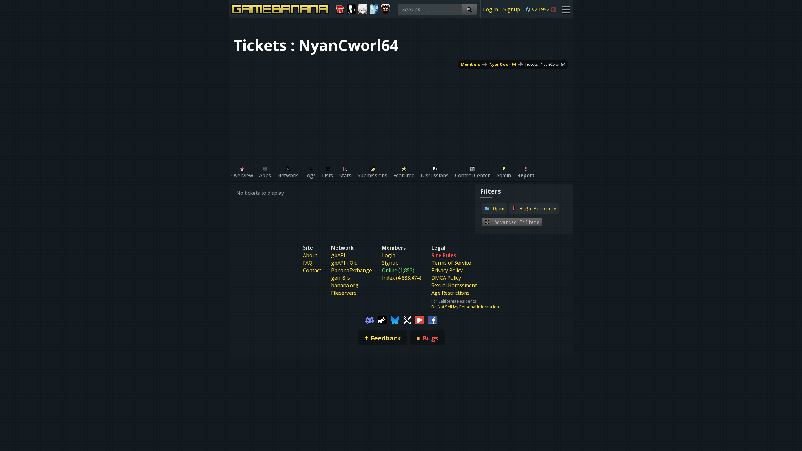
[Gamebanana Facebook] (432, 319)
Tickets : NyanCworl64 (545, 64)
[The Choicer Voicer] (374, 9)
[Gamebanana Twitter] (407, 319)
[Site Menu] (566, 9)
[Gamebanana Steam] (382, 319)
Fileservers (344, 292)
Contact (312, 270)
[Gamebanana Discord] (370, 319)
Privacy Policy (447, 270)
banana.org (344, 285)
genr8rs (340, 277)
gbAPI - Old (344, 262)
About (310, 255)
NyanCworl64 (502, 64)
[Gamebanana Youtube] (420, 319)
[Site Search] (469, 9)
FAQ (307, 262)
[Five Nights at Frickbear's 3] (385, 9)
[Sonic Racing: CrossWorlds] (340, 9)
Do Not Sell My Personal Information (465, 306)
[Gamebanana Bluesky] (395, 319)
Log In (490, 9)
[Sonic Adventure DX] (351, 9)
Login (388, 255)
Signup (511, 9)
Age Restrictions (450, 292)
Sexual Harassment (454, 285)
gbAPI (338, 255)
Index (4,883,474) (401, 277)
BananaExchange (351, 270)
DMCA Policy (446, 277)
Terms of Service (451, 262)
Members (470, 64)
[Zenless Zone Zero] (362, 9)
